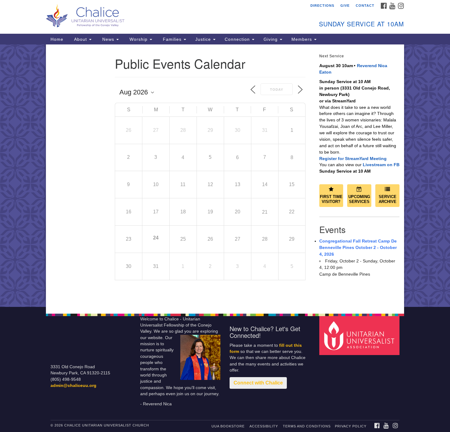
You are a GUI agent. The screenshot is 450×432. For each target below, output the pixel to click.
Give (345, 5)
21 (265, 212)
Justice (203, 39)
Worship (138, 39)
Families (172, 39)
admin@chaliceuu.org (73, 385)
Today (276, 89)
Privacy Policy (350, 426)
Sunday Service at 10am (361, 23)
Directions (322, 5)
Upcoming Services (359, 199)
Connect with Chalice (258, 382)
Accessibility (263, 426)
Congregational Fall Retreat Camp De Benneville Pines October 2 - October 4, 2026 (358, 248)
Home (57, 39)
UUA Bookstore (228, 426)
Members (302, 39)
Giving (271, 39)
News (108, 39)
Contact (365, 5)
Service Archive (387, 199)
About (80, 39)
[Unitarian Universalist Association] (360, 335)
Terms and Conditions (307, 426)
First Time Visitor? (331, 199)
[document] (225, 175)
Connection (238, 39)
